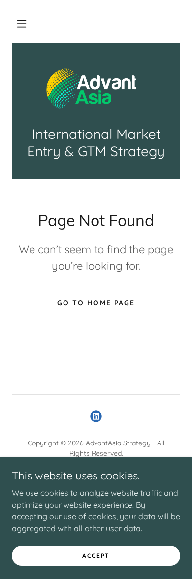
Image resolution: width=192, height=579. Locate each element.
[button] (22, 24)
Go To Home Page (95, 302)
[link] (96, 90)
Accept (96, 555)
